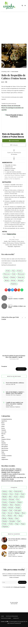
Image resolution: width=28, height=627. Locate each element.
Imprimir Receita (15, 140)
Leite (11, 510)
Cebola (22, 496)
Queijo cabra (21, 277)
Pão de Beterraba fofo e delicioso (11, 469)
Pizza (2, 441)
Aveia (11, 494)
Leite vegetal (18, 510)
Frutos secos (7, 274)
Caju (14, 271)
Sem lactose (4, 448)
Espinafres (18, 505)
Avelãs (8, 271)
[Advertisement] (14, 29)
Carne (3, 424)
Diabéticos (5, 505)
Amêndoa (5, 494)
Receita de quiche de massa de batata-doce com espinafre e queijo (14, 356)
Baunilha (5, 496)
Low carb (3, 432)
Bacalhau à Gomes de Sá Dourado (10, 105)
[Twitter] (12, 290)
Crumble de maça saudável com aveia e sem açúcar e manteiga (13, 475)
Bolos (2, 423)
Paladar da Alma (11, 234)
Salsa (17, 518)
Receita (7, 280)
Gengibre (18, 507)
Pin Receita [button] (15, 145)
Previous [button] (22, 317)
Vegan (17, 524)
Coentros (20, 271)
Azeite (17, 494)
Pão (2, 435)
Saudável (5, 521)
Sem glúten (4, 446)
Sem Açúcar (4, 445)
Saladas (3, 443)
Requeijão (21, 280)
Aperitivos (4, 421)
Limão (14, 274)
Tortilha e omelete (6, 455)
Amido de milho (18, 491)
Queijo (20, 515)
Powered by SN (17, 623)
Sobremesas (4, 450)
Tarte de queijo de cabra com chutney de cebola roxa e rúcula (13, 478)
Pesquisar (4, 366)
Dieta (2, 426)
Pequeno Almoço (5, 439)
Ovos (4, 515)
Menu (25, 5)
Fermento (11, 507)
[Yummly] (18, 290)
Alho (11, 491)
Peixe (2, 437)
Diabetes (20, 502)
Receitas (14, 280)
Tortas (3, 454)
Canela (16, 496)
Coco (18, 499)
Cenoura (5, 499)
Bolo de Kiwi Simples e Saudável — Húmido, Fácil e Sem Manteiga (11, 471)
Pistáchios (13, 277)
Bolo (11, 496)
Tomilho (11, 524)
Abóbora (5, 491)
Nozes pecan (21, 274)
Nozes (23, 513)
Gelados (3, 430)
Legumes (5, 510)
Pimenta (6, 277)
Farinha (4, 507)
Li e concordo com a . (14, 587)
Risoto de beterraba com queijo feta (12, 481)
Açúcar (22, 494)
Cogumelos (12, 502)
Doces (3, 428)
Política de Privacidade (19, 587)
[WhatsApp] (21, 290)
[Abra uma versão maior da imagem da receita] (14, 123)
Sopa (2, 452)
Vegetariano (14, 71)
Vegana (3, 457)
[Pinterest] (15, 290)
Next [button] (25, 317)
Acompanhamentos (6, 419)
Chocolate (12, 499)
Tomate (4, 524)
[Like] (6, 290)
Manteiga (17, 513)
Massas (3, 434)
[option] (14, 341)
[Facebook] (9, 290)
